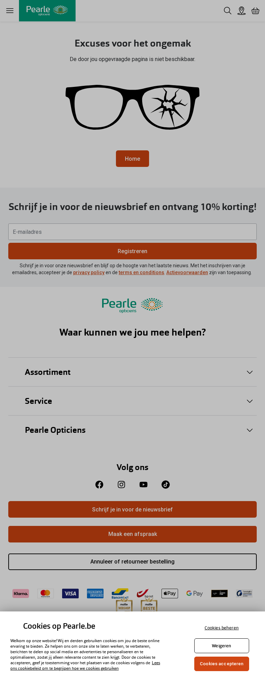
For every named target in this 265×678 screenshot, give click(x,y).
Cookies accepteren (221, 663)
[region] (132, 644)
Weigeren (221, 646)
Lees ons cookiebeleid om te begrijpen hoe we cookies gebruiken (85, 665)
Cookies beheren (222, 628)
